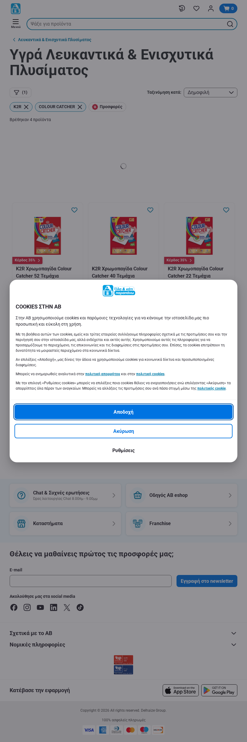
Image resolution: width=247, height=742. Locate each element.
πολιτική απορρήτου (102, 374)
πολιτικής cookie (211, 388)
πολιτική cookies (150, 374)
